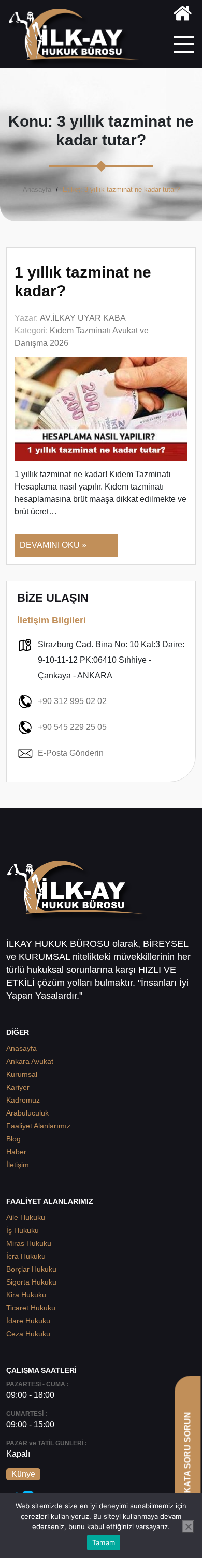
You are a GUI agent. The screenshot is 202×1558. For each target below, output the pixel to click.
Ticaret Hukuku (30, 1308)
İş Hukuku (22, 1230)
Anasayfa (37, 189)
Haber (16, 1152)
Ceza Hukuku (28, 1334)
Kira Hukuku (26, 1295)
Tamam (103, 1542)
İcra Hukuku (26, 1256)
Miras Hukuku (28, 1243)
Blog (13, 1139)
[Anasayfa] (183, 15)
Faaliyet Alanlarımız (38, 1126)
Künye (23, 1474)
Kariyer (18, 1087)
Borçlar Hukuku (31, 1269)
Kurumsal (21, 1074)
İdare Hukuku (28, 1321)
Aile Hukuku (25, 1217)
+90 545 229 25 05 (72, 727)
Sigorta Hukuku (31, 1282)
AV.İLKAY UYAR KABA (83, 318)
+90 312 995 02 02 (72, 701)
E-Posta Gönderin (71, 753)
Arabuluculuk (27, 1113)
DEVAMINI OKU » (53, 545)
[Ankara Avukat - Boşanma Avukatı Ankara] (78, 38)
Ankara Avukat (29, 1061)
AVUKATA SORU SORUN (187, 1461)
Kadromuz (23, 1100)
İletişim (17, 1164)
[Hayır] (188, 1526)
